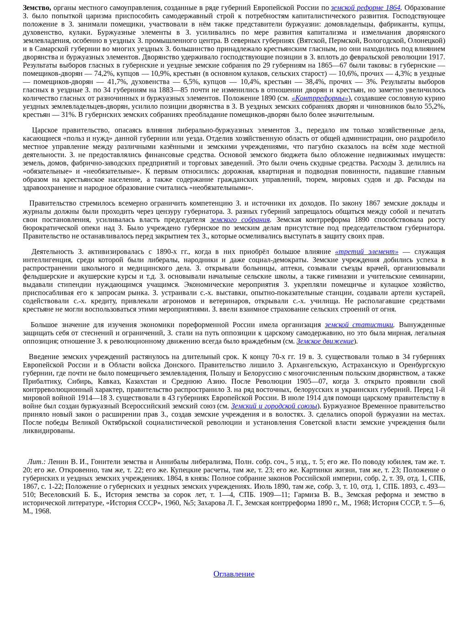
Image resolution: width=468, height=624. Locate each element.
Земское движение (325, 341)
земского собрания (240, 219)
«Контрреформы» (320, 98)
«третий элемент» (367, 251)
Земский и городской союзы (274, 406)
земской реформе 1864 (365, 7)
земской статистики (359, 324)
